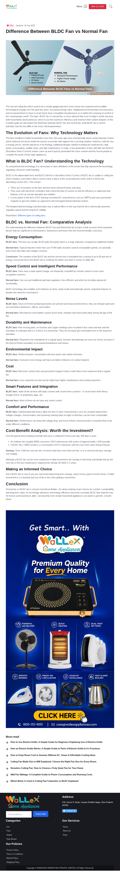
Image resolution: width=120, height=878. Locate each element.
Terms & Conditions (14, 854)
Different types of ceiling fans (31, 215)
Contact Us (71, 811)
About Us (67, 831)
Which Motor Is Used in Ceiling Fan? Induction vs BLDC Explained (44, 781)
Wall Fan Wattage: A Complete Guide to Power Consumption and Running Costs (51, 774)
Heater (9, 835)
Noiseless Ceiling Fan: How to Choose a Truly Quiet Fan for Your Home (47, 768)
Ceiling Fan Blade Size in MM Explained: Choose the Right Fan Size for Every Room (53, 761)
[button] (110, 7)
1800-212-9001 (97, 6)
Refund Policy (12, 858)
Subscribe (40, 814)
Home (65, 827)
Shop (65, 835)
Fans (8, 831)
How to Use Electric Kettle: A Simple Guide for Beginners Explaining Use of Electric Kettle (56, 742)
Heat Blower (11, 839)
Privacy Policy (12, 850)
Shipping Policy (13, 862)
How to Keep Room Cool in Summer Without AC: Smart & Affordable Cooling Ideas (53, 755)
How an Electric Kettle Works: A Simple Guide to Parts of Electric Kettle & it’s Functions (55, 748)
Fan (11, 25)
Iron (8, 827)
